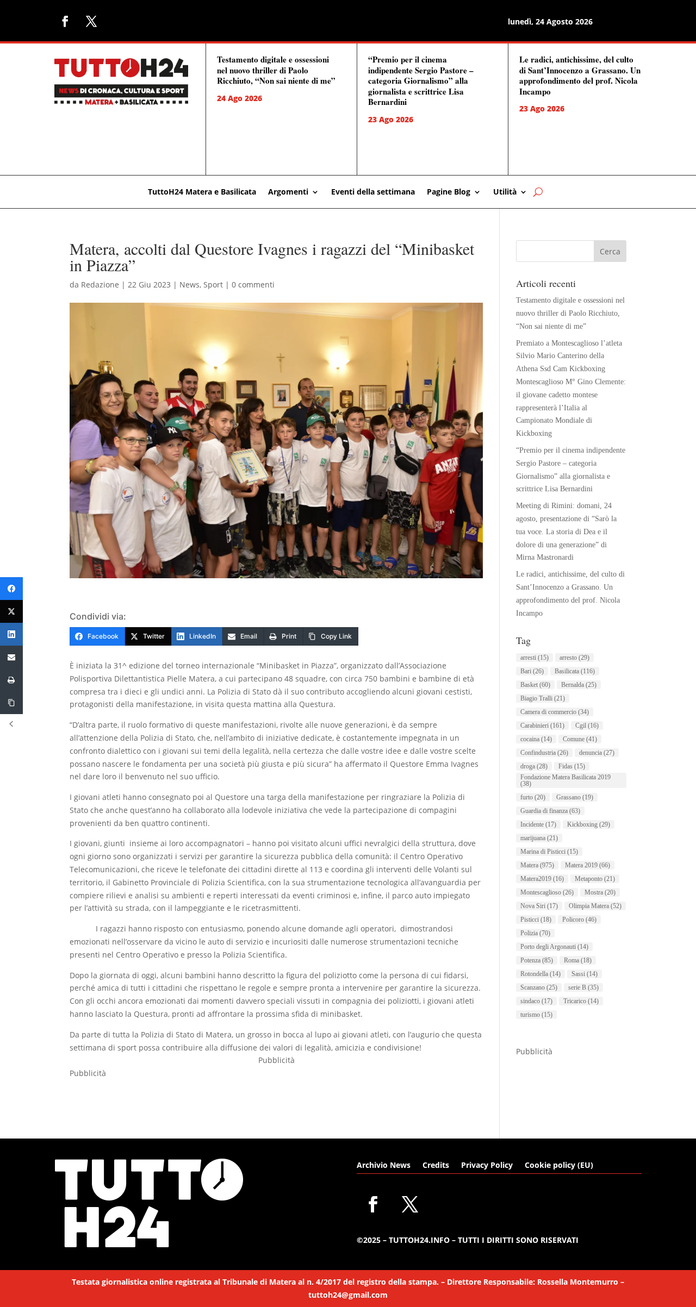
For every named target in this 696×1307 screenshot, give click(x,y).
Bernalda (578, 685)
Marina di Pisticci (549, 851)
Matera (537, 865)
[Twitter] (11, 611)
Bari (532, 671)
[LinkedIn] (11, 634)
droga (534, 766)
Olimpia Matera (595, 906)
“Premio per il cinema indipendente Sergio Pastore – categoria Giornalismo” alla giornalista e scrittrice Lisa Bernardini (421, 80)
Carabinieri (542, 725)
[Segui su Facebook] (65, 21)
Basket (535, 685)
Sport (213, 284)
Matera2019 (542, 879)
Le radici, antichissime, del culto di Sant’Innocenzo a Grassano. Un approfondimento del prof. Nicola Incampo (580, 75)
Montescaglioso (547, 892)
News (189, 284)
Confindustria (544, 752)
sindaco (536, 1001)
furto (532, 797)
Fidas (571, 766)
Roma (578, 960)
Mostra (600, 892)
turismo (536, 1014)
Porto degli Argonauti (554, 946)
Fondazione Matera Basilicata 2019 (565, 780)
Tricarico (581, 1001)
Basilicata (575, 671)
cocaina (536, 739)
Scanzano (538, 987)
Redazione (100, 284)
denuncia (596, 752)
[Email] (11, 657)
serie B (583, 987)
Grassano (574, 797)
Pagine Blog (448, 192)
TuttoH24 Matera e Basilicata (202, 192)
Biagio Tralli (542, 698)
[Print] (11, 679)
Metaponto (595, 879)
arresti (534, 657)
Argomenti (288, 192)
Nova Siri (539, 906)
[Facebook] (11, 588)
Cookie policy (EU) (559, 1165)
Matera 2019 (587, 865)
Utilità (505, 192)
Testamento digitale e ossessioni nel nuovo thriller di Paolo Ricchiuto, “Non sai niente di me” (276, 69)
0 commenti (253, 284)
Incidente (538, 824)
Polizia (535, 933)
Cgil (587, 725)
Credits (435, 1165)
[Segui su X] (91, 21)
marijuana (539, 838)
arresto (574, 657)
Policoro (579, 919)
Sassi (584, 974)
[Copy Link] (11, 702)
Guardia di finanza (550, 811)
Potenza (536, 960)
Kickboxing (588, 824)
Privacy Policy (487, 1165)
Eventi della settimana (373, 192)
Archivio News (384, 1165)
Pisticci (535, 919)
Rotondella (540, 974)
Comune (580, 739)
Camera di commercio (554, 712)
